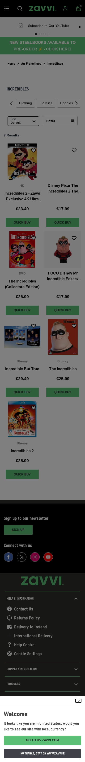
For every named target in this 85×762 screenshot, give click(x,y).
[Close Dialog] (78, 701)
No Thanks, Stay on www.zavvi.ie (43, 753)
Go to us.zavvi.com (42, 740)
